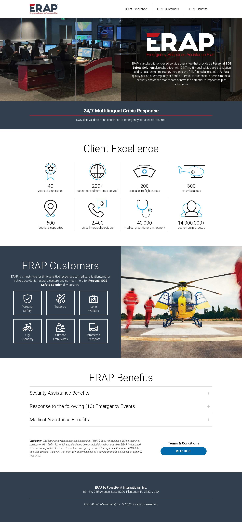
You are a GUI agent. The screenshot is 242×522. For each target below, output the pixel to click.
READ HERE (183, 451)
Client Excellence (136, 9)
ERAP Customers (168, 9)
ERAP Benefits (198, 9)
